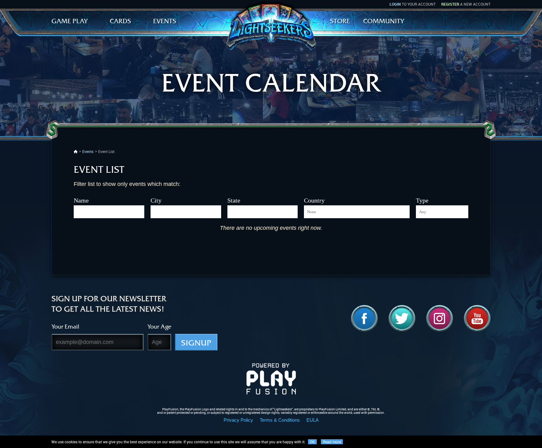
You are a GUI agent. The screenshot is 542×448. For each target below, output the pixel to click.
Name (81, 200)
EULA (312, 420)
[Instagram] (439, 318)
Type (422, 200)
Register (450, 4)
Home (75, 151)
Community (383, 21)
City (156, 200)
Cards (120, 21)
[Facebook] (364, 318)
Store (340, 21)
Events (164, 21)
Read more (332, 441)
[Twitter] (402, 318)
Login (395, 4)
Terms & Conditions (280, 420)
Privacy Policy (238, 420)
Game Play (69, 21)
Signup (196, 342)
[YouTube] (477, 318)
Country (314, 200)
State (233, 200)
